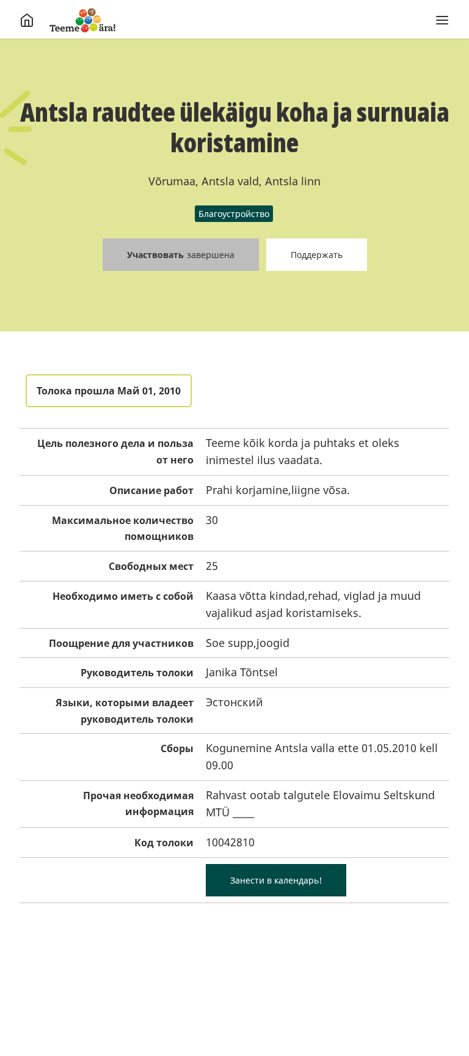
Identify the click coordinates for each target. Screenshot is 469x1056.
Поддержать (317, 254)
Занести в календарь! (276, 880)
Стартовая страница (82, 20)
